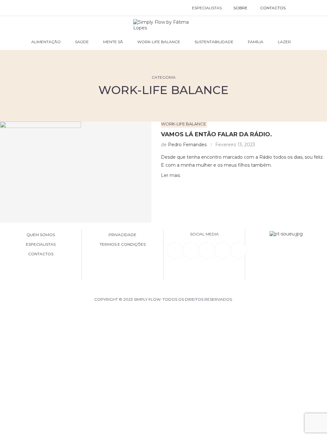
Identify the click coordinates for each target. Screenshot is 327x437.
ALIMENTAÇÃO (46, 41)
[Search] (298, 8)
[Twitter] (238, 250)
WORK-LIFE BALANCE (158, 41)
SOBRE (240, 7)
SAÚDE (82, 41)
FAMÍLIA (255, 41)
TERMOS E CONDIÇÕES (123, 244)
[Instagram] (207, 250)
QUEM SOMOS (41, 235)
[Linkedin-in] (175, 250)
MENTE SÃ (113, 41)
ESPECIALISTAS (207, 7)
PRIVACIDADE (122, 235)
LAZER (284, 41)
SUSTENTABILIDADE (213, 41)
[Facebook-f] (191, 250)
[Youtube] (222, 250)
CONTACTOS (272, 7)
